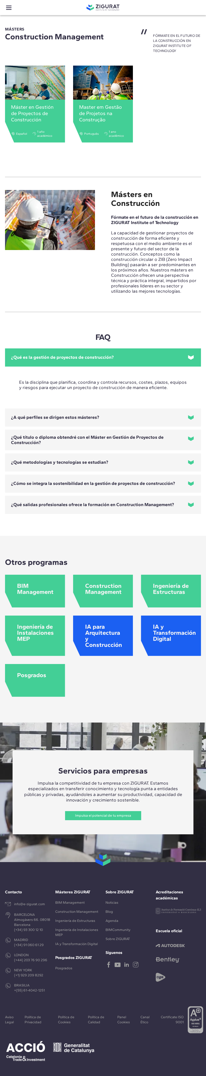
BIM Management (70, 902)
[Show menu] (9, 8)
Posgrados (63, 968)
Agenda (112, 921)
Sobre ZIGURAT (118, 939)
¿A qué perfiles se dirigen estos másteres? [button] (55, 417)
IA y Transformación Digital (76, 944)
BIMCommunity (118, 930)
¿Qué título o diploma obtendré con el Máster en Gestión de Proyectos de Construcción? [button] (87, 439)
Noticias (112, 902)
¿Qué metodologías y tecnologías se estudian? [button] (59, 462)
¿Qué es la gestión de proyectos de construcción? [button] (62, 357)
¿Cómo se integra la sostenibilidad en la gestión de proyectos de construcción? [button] (93, 483)
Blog (109, 911)
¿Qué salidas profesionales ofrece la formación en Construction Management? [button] (92, 504)
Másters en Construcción (135, 198)
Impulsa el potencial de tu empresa (103, 815)
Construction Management (76, 911)
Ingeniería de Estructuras (75, 921)
